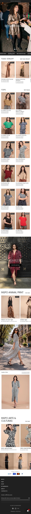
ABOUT (3, 488)
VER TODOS (27, 90)
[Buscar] (5, 4)
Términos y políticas (15, 511)
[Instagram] (15, 508)
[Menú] (1, 4)
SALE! (2, 481)
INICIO (2, 479)
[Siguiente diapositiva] (28, 73)
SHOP (2, 484)
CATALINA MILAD (17, 505)
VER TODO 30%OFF (25, 59)
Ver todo (27, 293)
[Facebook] (13, 508)
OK (29, 498)
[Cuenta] (26, 4)
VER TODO (15, 29)
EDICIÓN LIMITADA (15, 265)
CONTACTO (4, 491)
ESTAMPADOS (4, 486)
